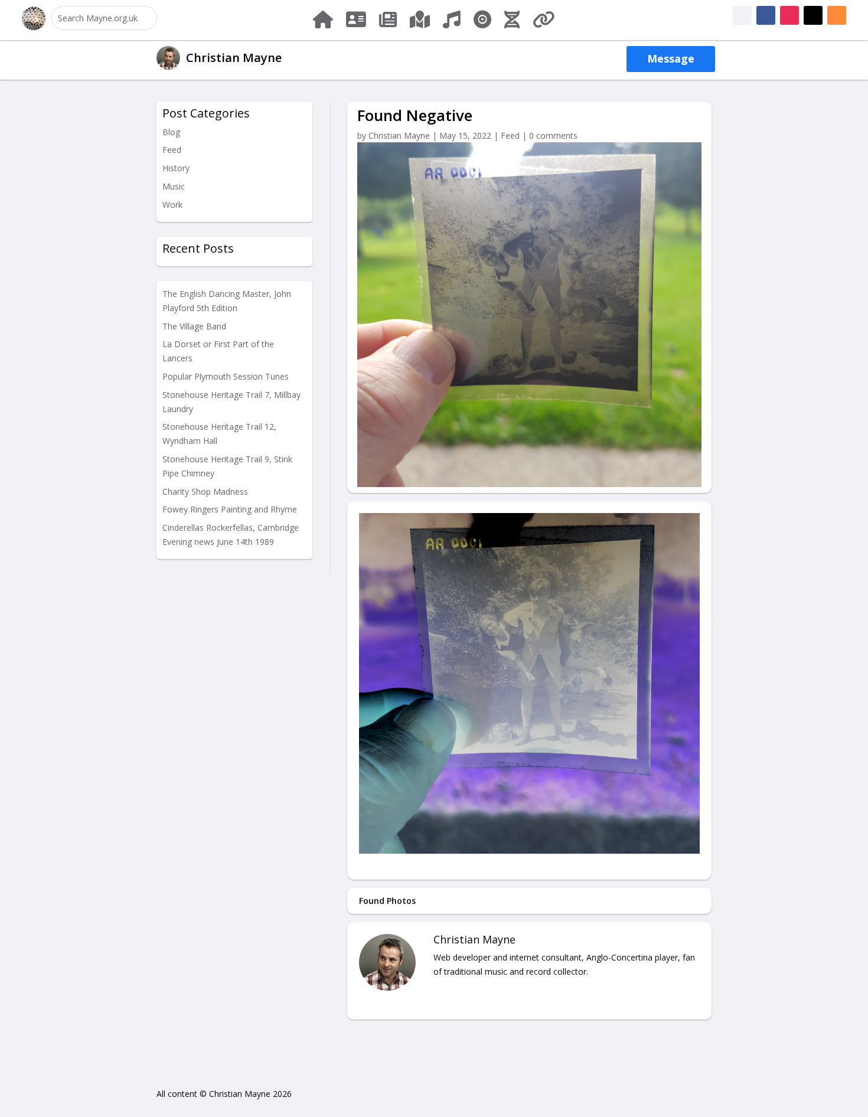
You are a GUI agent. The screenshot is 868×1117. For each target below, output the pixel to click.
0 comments (553, 135)
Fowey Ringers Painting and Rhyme (229, 509)
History (176, 168)
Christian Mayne (399, 135)
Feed (171, 149)
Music (173, 186)
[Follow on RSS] (836, 15)
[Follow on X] (813, 15)
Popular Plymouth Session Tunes (225, 376)
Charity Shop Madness (205, 491)
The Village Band (194, 326)
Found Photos (387, 900)
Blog (171, 132)
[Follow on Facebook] (742, 15)
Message (670, 58)
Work (172, 204)
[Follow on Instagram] (789, 15)
